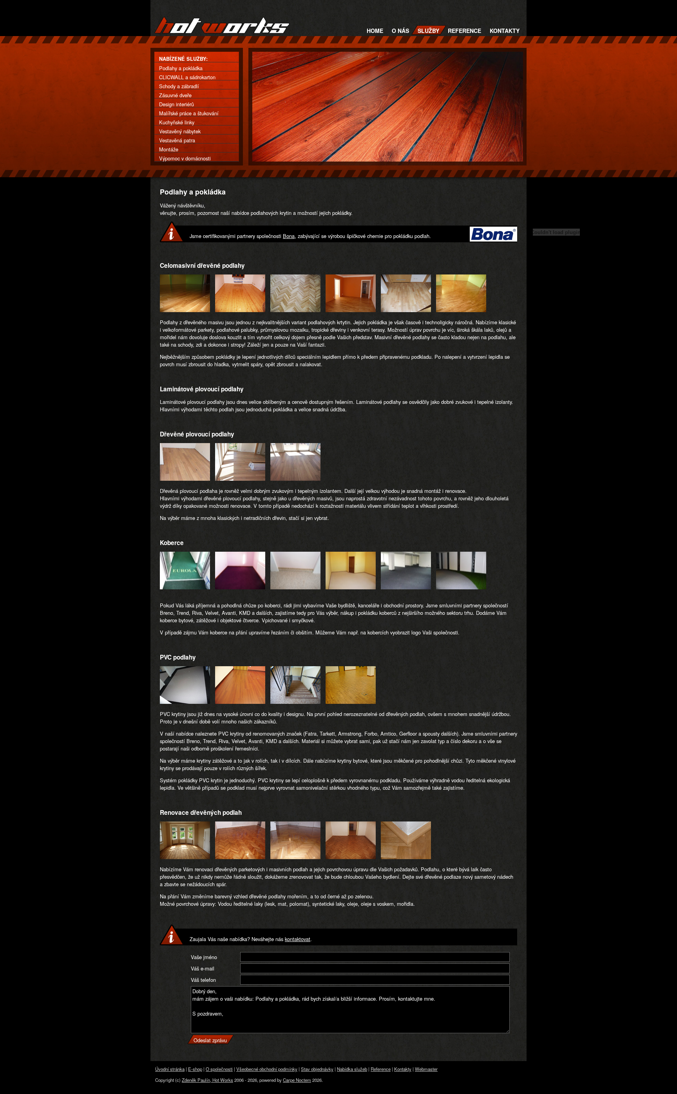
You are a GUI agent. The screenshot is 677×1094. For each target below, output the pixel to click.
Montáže (168, 149)
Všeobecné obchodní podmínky (266, 1069)
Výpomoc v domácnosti (185, 158)
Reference (464, 31)
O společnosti (219, 1069)
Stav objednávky (317, 1069)
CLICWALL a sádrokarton (187, 77)
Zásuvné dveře (175, 95)
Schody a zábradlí (179, 86)
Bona (289, 236)
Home (375, 31)
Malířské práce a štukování (189, 113)
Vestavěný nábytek (180, 131)
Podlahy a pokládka (181, 68)
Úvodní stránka (170, 1069)
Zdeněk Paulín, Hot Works (207, 1080)
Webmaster (426, 1069)
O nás (400, 31)
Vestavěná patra (177, 140)
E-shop (195, 1069)
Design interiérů (176, 104)
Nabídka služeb (352, 1069)
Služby (428, 31)
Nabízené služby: (183, 58)
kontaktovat (297, 939)
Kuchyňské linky (176, 122)
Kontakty (505, 31)
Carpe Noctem (297, 1080)
